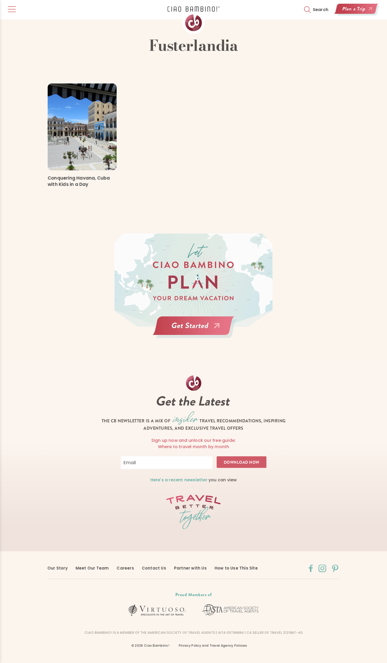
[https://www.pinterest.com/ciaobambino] (335, 568)
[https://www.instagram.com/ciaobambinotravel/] (322, 568)
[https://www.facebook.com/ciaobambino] (311, 568)
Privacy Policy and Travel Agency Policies (213, 645)
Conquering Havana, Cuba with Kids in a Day (79, 181)
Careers (125, 568)
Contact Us (154, 568)
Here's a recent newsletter (178, 480)
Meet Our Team (92, 568)
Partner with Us (190, 568)
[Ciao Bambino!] (193, 20)
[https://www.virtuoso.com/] (157, 610)
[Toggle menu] (11, 9)
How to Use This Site (236, 568)
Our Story (57, 568)
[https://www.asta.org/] (230, 610)
